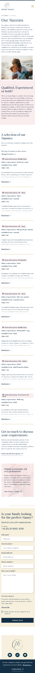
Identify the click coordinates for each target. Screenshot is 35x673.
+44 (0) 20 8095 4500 (12, 528)
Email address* (7, 553)
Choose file (5, 607)
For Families (4, 15)
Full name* (5, 534)
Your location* (6, 544)
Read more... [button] (27, 665)
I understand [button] (16, 669)
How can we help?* (8, 571)
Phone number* (7, 562)
